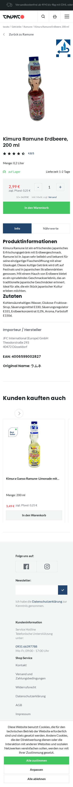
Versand (52, 197)
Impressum (23, 714)
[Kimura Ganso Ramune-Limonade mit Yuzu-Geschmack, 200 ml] (34, 444)
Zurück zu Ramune (21, 34)
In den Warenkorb (37, 207)
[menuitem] (43, 16)
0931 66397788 (26, 646)
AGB (19, 705)
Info (17, 228)
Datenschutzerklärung (31, 696)
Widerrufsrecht (26, 687)
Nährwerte (51, 228)
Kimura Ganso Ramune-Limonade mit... (32, 478)
